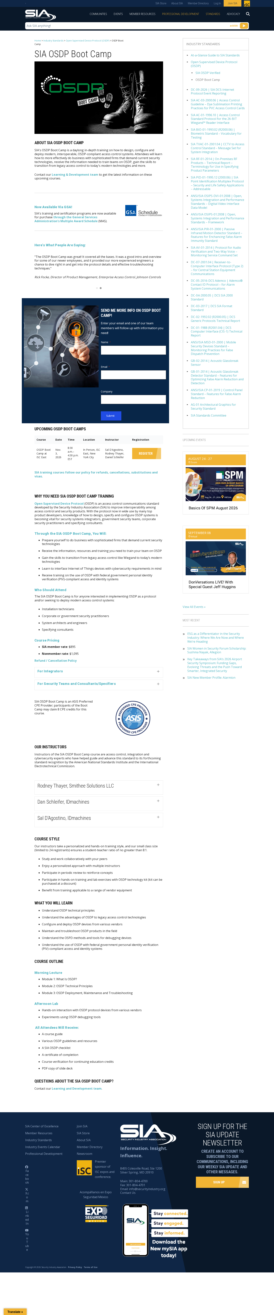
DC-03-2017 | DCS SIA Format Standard (211, 308)
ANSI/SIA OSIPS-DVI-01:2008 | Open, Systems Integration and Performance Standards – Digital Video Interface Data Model (217, 201)
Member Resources (142, 14)
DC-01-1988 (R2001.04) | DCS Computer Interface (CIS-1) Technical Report (216, 331)
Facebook (27, 1176)
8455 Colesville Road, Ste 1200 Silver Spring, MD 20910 (141, 1170)
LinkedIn (27, 1217)
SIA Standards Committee (208, 415)
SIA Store (160, 3)
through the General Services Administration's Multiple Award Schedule (66, 219)
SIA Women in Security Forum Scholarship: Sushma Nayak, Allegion (216, 650)
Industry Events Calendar (42, 1147)
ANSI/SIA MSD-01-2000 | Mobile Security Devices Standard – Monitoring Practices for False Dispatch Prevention (213, 348)
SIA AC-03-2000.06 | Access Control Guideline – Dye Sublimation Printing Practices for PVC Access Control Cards (218, 104)
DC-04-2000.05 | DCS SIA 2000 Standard (212, 297)
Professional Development (180, 14)
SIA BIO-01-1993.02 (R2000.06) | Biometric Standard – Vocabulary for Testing (216, 133)
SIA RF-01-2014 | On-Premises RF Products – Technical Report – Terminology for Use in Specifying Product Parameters (215, 165)
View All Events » (194, 607)
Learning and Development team (77, 1088)
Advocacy (233, 14)
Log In (217, 3)
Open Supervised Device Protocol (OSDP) (87, 40)
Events (118, 14)
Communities (98, 14)
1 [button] (97, 288)
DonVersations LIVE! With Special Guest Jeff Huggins (212, 584)
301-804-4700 (138, 1181)
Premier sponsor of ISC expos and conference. (104, 1169)
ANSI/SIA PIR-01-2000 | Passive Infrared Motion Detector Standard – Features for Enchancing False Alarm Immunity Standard (216, 235)
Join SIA (232, 3)
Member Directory (198, 3)
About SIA (177, 3)
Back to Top (255, 1294)
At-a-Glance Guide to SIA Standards (215, 55)
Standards (213, 14)
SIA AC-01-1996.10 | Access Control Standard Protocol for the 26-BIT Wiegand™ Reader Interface (215, 119)
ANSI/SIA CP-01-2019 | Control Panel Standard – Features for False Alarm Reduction (216, 394)
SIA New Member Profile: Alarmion (211, 678)
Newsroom (84, 1154)
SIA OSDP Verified (208, 73)
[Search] (246, 15)
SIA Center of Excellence (42, 1126)
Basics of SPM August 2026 (213, 508)
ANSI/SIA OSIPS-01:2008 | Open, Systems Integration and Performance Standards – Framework (217, 218)
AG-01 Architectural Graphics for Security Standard (213, 407)
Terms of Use (90, 1267)
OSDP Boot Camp (208, 80)
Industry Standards (53, 40)
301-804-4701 (135, 1185)
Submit (110, 415)
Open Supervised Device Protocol (59, 504)
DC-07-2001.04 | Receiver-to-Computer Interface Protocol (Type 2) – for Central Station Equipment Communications (217, 268)
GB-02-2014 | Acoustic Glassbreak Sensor (214, 363)
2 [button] (101, 288)
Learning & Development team (74, 175)
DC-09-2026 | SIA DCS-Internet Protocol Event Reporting (212, 92)
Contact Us (128, 1193)
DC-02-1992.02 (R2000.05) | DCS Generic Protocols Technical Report (215, 319)
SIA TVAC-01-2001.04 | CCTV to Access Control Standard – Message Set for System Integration (217, 148)
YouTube (27, 1242)
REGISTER (146, 453)
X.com (27, 1197)
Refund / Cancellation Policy (55, 661)
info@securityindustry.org (147, 1189)
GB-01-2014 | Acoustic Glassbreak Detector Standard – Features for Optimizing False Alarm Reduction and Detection (217, 377)
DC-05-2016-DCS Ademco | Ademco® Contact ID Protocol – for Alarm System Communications (217, 284)
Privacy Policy (75, 1267)
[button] (99, 672)
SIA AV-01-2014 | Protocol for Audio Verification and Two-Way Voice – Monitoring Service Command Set (216, 251)
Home (37, 40)
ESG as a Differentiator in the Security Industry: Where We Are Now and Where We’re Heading (215, 637)
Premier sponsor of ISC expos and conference (247, 4)
